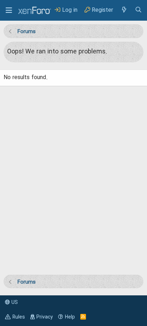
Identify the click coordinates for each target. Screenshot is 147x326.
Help (70, 317)
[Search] (138, 10)
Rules (18, 317)
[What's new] (124, 10)
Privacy (44, 317)
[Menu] (8, 10)
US (14, 302)
